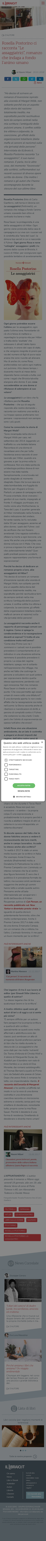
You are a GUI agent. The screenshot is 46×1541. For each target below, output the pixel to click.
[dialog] (23, 770)
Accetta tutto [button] (23, 785)
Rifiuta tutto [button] (24, 791)
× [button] (42, 742)
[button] (23, 796)
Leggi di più (26, 754)
